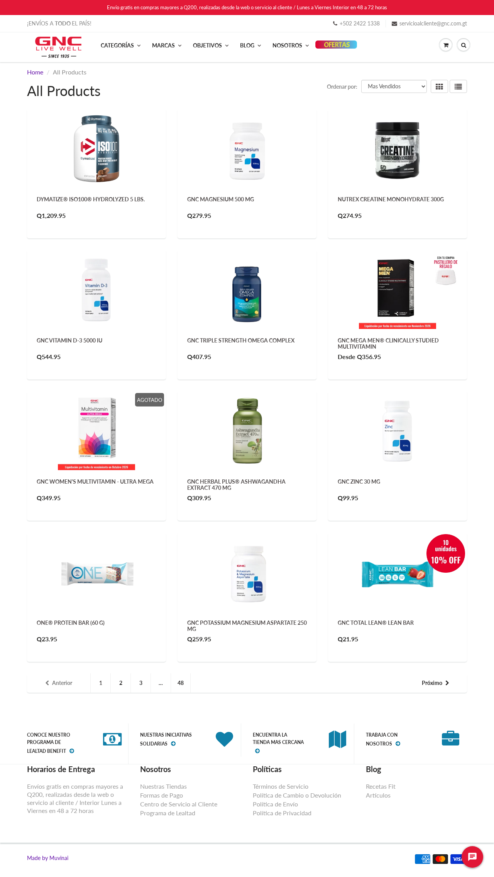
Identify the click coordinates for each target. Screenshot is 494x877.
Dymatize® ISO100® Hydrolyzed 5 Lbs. (91, 199)
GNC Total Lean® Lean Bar (376, 622)
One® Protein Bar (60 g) (71, 622)
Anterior (62, 683)
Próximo (432, 683)
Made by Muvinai (47, 858)
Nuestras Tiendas (163, 786)
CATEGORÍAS (117, 45)
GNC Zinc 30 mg (359, 481)
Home (35, 72)
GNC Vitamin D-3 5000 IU (69, 340)
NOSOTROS (287, 45)
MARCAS (163, 45)
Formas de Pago (161, 795)
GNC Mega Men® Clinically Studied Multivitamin (388, 343)
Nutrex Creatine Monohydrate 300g (391, 199)
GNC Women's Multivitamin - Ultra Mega (95, 481)
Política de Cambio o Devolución (297, 795)
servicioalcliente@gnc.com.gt (433, 23)
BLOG (247, 45)
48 (181, 683)
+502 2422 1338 (360, 23)
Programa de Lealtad (167, 812)
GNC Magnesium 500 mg (220, 199)
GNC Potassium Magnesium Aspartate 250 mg (247, 625)
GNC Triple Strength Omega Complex (240, 340)
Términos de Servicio (280, 786)
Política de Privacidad (282, 812)
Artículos (378, 795)
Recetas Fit (381, 786)
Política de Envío (275, 804)
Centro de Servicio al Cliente (178, 804)
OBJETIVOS (207, 45)
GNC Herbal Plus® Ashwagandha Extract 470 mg (236, 484)
